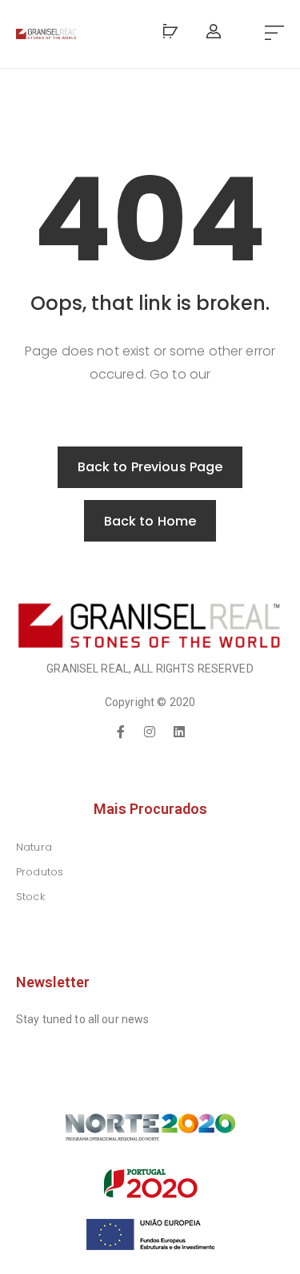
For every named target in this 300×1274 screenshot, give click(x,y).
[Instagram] (150, 731)
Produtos (39, 871)
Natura (34, 847)
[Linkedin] (179, 731)
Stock (30, 896)
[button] (274, 34)
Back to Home (150, 521)
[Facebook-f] (120, 731)
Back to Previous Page (150, 467)
